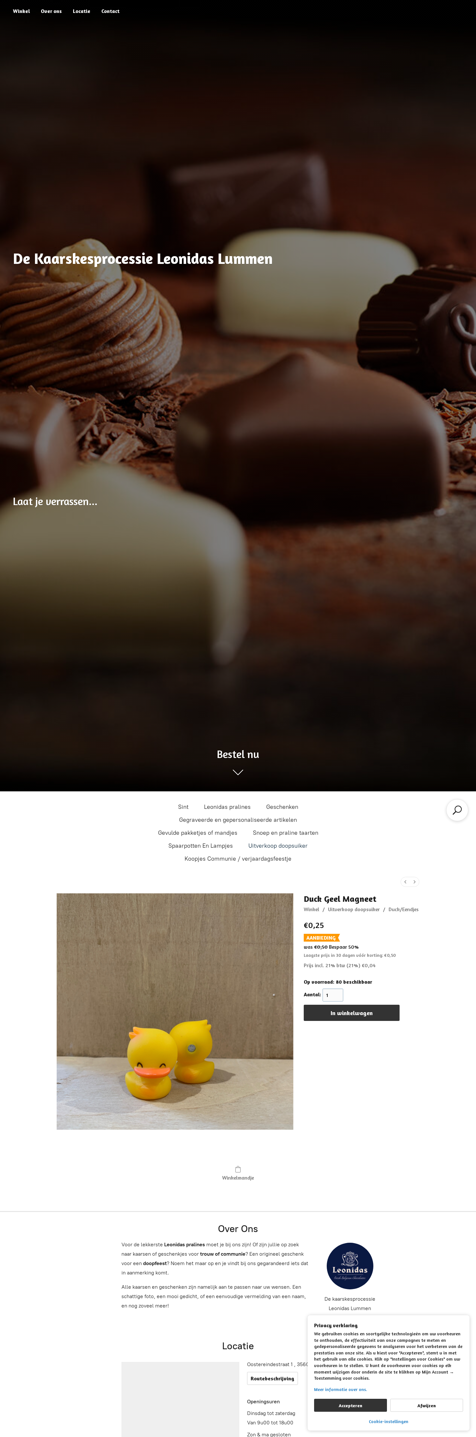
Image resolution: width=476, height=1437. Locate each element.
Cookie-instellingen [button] (388, 1421)
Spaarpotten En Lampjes (200, 845)
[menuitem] (405, 882)
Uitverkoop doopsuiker (278, 845)
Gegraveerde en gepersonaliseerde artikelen (238, 819)
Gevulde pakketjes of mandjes (197, 832)
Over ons (51, 11)
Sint (183, 806)
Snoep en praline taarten (285, 832)
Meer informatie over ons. (340, 1389)
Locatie (81, 11)
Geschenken (282, 806)
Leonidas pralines (227, 806)
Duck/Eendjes (404, 909)
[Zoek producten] (457, 810)
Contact (110, 11)
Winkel (21, 11)
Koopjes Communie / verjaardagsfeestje (238, 858)
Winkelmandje (238, 1177)
